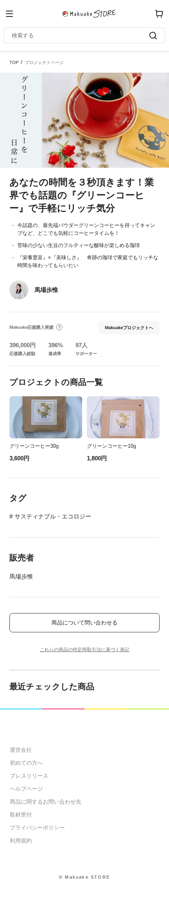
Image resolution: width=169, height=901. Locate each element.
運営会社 (21, 750)
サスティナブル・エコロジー (53, 516)
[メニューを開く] (9, 14)
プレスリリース (29, 776)
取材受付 (21, 814)
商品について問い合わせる (84, 622)
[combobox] (80, 35)
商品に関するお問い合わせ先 (45, 801)
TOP (13, 62)
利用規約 (21, 840)
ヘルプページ (26, 789)
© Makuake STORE (84, 877)
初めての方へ (26, 763)
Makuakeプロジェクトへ (129, 327)
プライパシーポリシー (37, 827)
